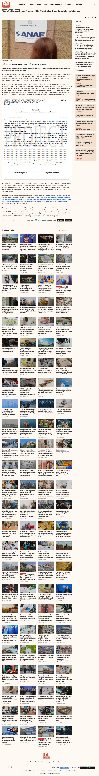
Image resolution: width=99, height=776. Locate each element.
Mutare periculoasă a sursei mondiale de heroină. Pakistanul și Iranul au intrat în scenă (63, 554)
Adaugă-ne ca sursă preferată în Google (16, 64)
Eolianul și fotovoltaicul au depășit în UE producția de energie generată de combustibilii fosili (45, 350)
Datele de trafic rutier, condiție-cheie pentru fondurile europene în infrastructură (9, 432)
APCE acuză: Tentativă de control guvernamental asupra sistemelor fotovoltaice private (63, 617)
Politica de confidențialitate (28, 770)
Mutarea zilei (17, 9)
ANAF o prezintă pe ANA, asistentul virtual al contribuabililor (10, 350)
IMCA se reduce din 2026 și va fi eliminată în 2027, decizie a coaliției (27, 451)
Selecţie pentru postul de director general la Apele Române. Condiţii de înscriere (27, 411)
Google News (41, 220)
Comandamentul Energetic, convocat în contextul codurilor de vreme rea (45, 678)
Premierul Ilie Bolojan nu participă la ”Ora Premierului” (64, 596)
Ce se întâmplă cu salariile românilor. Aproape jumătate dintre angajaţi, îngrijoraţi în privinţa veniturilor (28, 637)
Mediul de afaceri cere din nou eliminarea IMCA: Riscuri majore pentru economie (9, 513)
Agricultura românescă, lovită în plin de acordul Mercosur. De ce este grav (45, 391)
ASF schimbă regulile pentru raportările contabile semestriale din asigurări (45, 330)
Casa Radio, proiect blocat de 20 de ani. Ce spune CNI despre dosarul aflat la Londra (27, 576)
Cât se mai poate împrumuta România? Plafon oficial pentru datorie (63, 267)
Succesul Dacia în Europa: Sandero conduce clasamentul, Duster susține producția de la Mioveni (27, 350)
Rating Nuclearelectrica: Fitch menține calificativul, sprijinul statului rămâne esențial (10, 452)
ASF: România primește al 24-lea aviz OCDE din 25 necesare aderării (9, 266)
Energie (45, 4)
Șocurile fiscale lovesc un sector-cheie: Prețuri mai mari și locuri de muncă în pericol (63, 310)
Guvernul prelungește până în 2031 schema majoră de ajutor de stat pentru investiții (10, 554)
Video (39, 4)
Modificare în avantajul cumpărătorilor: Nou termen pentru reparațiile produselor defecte (63, 658)
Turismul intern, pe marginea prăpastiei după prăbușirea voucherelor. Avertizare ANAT (10, 330)
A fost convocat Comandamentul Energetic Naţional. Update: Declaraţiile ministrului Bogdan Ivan (10, 411)
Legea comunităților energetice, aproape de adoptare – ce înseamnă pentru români (28, 597)
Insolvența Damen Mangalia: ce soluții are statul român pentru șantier (9, 739)
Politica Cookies (41, 770)
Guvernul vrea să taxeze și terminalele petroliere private (46, 657)
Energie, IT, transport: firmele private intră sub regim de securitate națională (64, 432)
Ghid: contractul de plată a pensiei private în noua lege (64, 718)
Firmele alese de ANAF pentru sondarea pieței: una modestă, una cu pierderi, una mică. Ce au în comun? (45, 741)
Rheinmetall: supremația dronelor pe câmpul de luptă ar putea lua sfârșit (28, 738)
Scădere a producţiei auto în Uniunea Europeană (45, 718)
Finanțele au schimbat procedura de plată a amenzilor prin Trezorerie (9, 534)
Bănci (52, 4)
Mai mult (79, 4)
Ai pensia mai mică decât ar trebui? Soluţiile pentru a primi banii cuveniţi (64, 247)
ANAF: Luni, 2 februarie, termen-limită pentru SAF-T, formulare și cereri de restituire (27, 330)
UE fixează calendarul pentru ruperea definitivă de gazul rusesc (63, 472)
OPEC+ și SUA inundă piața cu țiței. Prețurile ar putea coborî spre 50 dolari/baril (63, 637)
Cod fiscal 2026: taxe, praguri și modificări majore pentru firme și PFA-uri (9, 658)
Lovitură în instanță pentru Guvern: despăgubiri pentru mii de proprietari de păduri (46, 247)
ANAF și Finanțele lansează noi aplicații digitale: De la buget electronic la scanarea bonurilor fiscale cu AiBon (63, 493)
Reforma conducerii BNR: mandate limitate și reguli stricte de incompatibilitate (10, 310)
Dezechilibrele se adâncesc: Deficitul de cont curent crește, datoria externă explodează (45, 371)
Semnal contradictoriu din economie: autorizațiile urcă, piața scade (45, 267)
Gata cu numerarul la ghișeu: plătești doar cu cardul (63, 512)
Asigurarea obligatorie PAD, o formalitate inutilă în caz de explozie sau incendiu (28, 658)
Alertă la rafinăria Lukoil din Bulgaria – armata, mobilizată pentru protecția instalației (10, 574)
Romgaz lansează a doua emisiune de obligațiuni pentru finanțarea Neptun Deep (28, 432)
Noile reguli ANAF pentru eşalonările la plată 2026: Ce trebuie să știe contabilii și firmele (64, 371)
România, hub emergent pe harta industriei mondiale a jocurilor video (63, 698)
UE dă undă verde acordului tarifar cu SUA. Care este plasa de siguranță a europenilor (28, 247)
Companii (58, 4)
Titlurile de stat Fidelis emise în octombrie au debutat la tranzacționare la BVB (9, 637)
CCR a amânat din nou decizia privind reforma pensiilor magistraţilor (28, 370)
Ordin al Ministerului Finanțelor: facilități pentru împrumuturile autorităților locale (9, 472)
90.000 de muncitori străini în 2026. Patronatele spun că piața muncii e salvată (45, 432)
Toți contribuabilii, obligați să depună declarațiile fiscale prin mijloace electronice (9, 719)
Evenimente (69, 4)
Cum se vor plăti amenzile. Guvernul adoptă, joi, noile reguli (27, 616)
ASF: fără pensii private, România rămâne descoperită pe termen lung (63, 289)
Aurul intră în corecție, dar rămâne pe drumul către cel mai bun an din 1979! (45, 534)
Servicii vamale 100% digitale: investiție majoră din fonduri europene (27, 267)
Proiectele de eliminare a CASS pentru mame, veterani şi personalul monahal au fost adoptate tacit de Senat (45, 513)
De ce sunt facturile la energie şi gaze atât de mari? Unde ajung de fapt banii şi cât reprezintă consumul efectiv (9, 493)
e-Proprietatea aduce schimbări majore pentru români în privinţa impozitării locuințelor (9, 391)
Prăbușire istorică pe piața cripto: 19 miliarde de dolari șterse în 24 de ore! (10, 678)
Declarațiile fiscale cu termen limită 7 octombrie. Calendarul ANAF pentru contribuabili (9, 698)
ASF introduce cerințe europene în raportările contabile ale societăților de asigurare (28, 472)
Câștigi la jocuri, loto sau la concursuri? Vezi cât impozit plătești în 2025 (10, 596)
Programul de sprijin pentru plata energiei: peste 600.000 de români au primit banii (45, 617)
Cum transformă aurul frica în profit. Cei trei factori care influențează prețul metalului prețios (63, 574)
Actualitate (22, 4)
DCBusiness (4, 9)
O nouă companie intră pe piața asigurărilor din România (63, 390)
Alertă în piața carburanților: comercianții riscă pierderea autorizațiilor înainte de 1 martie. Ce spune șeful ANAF (28, 287)
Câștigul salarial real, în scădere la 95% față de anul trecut (27, 677)
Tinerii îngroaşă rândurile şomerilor (62, 451)
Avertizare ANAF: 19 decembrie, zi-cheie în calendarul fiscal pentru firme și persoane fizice (45, 452)
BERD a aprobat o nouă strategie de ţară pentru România (46, 698)
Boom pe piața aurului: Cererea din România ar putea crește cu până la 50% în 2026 (45, 310)
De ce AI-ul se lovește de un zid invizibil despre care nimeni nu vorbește (46, 411)
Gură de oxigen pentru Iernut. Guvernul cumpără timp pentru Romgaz (27, 493)
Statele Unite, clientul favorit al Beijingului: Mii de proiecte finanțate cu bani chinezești (28, 534)
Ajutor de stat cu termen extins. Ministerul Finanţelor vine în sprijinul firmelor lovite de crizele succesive (46, 554)
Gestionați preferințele (51, 770)
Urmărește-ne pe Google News (40, 64)
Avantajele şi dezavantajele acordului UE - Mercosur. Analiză (10, 370)
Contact (60, 770)
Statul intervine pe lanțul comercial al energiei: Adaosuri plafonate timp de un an (28, 310)
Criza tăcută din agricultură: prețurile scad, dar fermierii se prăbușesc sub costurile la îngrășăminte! (10, 617)
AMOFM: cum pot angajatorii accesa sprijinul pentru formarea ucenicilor (44, 637)
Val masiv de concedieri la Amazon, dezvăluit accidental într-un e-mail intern (64, 330)
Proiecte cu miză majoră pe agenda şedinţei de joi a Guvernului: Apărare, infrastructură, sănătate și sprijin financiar (28, 698)
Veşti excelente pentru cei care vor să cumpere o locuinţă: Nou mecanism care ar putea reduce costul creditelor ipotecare (46, 472)
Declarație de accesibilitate (70, 770)
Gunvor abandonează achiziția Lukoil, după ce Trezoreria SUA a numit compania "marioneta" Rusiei (45, 574)
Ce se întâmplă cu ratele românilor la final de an (63, 410)
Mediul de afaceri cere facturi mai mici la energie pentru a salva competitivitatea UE (45, 287)
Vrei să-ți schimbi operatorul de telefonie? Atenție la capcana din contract (10, 287)
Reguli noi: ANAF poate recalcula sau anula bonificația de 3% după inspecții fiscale (63, 350)
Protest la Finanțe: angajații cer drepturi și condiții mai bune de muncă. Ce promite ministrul (27, 719)
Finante (31, 4)
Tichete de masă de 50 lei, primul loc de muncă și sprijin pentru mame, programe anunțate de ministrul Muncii (63, 739)
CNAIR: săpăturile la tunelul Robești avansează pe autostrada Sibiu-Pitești (27, 391)
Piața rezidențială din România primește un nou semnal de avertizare (9, 247)
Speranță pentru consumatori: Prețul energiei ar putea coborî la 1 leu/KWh (64, 678)
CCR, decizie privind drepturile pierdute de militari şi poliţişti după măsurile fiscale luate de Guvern (46, 597)
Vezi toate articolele (64, 230)
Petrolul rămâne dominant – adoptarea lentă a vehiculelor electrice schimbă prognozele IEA (27, 554)
